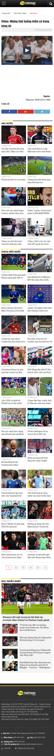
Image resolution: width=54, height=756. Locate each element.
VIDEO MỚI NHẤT (11, 251)
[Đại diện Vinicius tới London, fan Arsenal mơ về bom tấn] (40, 324)
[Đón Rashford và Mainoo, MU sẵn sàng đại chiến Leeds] (40, 263)
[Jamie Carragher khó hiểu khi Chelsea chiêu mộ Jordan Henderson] (40, 294)
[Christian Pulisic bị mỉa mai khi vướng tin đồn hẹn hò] (13, 355)
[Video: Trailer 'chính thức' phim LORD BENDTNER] (40, 196)
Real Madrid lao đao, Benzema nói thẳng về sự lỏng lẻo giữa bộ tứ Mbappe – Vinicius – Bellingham (35, 665)
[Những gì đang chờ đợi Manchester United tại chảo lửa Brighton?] (40, 510)
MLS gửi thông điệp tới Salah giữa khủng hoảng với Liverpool (35, 638)
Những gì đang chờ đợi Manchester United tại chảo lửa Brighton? (38, 525)
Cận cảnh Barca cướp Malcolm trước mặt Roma (39, 149)
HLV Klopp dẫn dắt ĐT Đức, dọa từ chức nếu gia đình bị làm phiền (40, 370)
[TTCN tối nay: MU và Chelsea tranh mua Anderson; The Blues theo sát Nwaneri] (10, 629)
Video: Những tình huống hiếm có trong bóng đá (25, 23)
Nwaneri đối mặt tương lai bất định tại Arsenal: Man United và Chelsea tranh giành (26, 618)
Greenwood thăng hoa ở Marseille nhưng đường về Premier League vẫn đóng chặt (35, 652)
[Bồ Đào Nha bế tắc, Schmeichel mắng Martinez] (13, 448)
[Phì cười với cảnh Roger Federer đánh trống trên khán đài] (13, 196)
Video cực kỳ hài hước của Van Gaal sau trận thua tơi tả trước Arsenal (12, 242)
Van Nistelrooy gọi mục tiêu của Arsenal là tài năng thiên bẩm (12, 494)
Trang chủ (6, 13)
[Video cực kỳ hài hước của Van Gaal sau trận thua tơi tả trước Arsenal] (13, 227)
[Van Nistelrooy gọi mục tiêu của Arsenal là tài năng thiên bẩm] (13, 479)
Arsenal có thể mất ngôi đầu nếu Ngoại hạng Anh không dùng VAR (39, 555)
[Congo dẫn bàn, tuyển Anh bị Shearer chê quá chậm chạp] (40, 386)
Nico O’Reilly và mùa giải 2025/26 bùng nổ (13, 525)
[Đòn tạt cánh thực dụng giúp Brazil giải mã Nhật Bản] (13, 417)
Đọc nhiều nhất (11, 581)
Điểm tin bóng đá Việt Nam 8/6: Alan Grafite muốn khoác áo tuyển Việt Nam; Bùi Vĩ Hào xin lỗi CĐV (40, 459)
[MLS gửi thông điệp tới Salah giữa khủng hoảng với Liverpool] (10, 641)
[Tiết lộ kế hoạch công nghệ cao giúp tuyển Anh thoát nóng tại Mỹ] (40, 479)
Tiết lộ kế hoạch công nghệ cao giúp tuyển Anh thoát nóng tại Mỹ (39, 494)
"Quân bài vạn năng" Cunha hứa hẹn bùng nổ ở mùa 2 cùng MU (13, 339)
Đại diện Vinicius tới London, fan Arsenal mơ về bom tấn (40, 339)
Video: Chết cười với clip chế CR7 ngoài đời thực (39, 242)
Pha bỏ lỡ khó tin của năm (13, 179)
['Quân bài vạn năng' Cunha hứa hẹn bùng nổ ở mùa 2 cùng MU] (13, 324)
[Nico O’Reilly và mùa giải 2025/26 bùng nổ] (13, 510)
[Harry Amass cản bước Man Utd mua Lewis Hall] (13, 294)
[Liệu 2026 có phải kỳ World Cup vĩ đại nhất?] (13, 386)
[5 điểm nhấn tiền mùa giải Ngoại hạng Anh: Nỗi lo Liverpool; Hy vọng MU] (13, 262)
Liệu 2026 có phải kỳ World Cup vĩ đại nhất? (11, 401)
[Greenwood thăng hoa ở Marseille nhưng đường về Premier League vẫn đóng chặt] (10, 654)
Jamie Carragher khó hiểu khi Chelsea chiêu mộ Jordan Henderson (40, 309)
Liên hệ (7, 748)
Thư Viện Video (20, 13)
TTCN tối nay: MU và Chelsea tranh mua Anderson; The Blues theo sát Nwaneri (34, 627)
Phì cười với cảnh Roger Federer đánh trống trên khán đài (12, 211)
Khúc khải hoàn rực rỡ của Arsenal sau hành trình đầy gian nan (11, 555)
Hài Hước (33, 13)
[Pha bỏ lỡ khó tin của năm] (13, 165)
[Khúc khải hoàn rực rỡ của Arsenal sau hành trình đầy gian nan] (13, 540)
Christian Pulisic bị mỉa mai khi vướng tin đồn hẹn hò (12, 370)
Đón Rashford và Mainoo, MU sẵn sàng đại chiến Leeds (39, 278)
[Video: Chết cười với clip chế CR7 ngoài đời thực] (40, 227)
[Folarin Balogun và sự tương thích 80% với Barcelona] (40, 417)
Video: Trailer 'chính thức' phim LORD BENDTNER (40, 211)
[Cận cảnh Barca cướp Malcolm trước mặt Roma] (40, 135)
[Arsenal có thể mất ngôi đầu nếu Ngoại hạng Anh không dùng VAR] (40, 540)
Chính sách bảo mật (26, 748)
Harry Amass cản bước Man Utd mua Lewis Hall (12, 309)
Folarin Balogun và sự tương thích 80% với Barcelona (38, 432)
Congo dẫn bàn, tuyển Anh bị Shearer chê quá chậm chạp (40, 401)
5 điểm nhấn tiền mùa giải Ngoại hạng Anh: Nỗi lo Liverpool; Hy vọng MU (13, 276)
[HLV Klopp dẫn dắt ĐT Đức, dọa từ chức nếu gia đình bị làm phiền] (40, 355)
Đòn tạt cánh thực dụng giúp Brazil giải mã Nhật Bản (12, 432)
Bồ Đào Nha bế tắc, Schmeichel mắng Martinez (9, 463)
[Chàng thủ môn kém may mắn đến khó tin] (40, 165)
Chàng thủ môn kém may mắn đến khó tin (39, 180)
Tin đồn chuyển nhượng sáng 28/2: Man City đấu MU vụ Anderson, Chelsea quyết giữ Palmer (13, 149)
